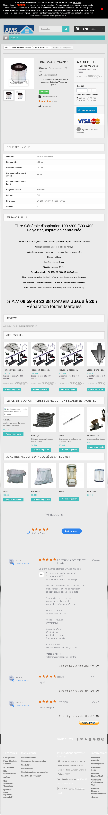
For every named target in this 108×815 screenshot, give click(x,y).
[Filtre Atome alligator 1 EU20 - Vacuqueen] (71, 475)
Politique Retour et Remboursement (98, 791)
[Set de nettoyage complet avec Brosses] (15, 354)
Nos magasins (97, 764)
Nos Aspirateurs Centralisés (8, 783)
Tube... (62, 435)
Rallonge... (36, 435)
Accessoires (8, 767)
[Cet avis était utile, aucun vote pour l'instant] (92, 665)
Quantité (80, 86)
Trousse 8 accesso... (13, 370)
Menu (13, 38)
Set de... (7, 419)
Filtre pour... (92, 491)
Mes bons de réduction (31, 776)
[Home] (6, 37)
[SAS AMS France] (18, 29)
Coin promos (9, 757)
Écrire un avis (71, 531)
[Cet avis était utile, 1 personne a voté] (92, 716)
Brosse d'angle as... (96, 370)
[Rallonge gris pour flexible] (43, 419)
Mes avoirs (25, 765)
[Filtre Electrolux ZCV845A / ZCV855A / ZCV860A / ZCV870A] (15, 475)
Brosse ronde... (94, 435)
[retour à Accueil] (6, 47)
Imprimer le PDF (50, 97)
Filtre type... (36, 491)
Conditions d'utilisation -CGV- (97, 782)
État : (41, 75)
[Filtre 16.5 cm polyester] (9, 95)
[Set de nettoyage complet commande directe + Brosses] (15, 412)
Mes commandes (28, 757)
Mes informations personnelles (34, 772)
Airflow (6, 777)
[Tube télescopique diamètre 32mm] (71, 419)
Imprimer (47, 106)
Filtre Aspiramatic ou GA (87, 94)
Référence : (43, 68)
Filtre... (6, 491)
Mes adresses (27, 768)
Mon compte (29, 753)
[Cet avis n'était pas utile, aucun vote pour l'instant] (97, 665)
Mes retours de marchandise (33, 761)
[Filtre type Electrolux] (43, 475)
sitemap (94, 797)
